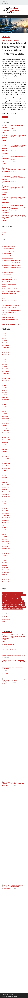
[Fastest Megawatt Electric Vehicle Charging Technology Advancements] (6, 205)
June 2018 (4, 503)
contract (14, 596)
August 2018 (5, 499)
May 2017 (4, 534)
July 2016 (4, 558)
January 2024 (5, 402)
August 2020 (5, 442)
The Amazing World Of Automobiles (10, 305)
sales (8, 606)
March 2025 (5, 368)
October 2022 (5, 423)
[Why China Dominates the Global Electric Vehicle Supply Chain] (6, 125)
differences (19, 598)
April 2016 (4, 565)
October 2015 (5, 579)
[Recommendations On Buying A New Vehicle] (6, 679)
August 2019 (5, 470)
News (3, 298)
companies (4, 596)
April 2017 (4, 536)
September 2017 (6, 525)
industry (7, 602)
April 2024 (4, 394)
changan (24, 594)
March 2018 (5, 510)
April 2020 (4, 451)
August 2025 (5, 357)
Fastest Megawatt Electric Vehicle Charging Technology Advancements (18, 207)
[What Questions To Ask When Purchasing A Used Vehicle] (6, 782)
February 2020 (5, 456)
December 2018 (6, 489)
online (19, 604)
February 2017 (5, 541)
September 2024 (6, 383)
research (4, 606)
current (18, 596)
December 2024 (6, 376)
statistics (23, 606)
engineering (11, 600)
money (12, 604)
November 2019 (6, 463)
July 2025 (4, 359)
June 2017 (4, 532)
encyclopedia (4, 600)
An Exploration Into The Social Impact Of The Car (13, 655)
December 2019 (6, 461)
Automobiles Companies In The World (11, 262)
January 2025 (5, 373)
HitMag (15, 996)
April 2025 (4, 366)
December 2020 (6, 432)
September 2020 (6, 439)
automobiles (14, 592)
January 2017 (5, 543)
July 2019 (4, 472)
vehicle (13, 608)
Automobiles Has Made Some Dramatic (11, 265)
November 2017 (6, 520)
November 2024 (6, 378)
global (20, 600)
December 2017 (6, 517)
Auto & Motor (5, 244)
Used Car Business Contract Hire (10, 322)
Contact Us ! (5, 616)
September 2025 (6, 354)
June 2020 (4, 446)
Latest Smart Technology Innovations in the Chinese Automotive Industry (17, 187)
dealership (4, 598)
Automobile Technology (7, 258)
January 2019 (5, 487)
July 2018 (4, 501)
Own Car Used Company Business (10, 300)
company (9, 596)
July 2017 (4, 529)
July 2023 (4, 406)
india (3, 602)
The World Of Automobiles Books (10, 307)
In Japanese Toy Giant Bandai (9, 649)
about (3, 592)
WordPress (9, 996)
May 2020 (4, 449)
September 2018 (6, 496)
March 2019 (5, 482)
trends (9, 608)
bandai (3, 594)
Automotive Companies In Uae (9, 272)
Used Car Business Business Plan (10, 319)
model (3, 604)
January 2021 (5, 430)
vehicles (17, 608)
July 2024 (4, 387)
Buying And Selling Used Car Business (11, 288)
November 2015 (6, 577)
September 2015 (6, 581)
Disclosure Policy (6, 619)
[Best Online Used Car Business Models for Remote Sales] (6, 197)
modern (7, 604)
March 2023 (5, 416)
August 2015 (5, 584)
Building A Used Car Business (9, 284)
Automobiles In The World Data (9, 270)
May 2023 (4, 411)
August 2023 (5, 404)
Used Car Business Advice (8, 317)
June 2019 (4, 475)
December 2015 (6, 574)
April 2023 (4, 413)
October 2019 (5, 465)
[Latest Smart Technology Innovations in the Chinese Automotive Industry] (6, 186)
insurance (12, 602)
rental (23, 604)
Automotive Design (6, 274)
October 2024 (5, 380)
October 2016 (5, 551)
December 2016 (6, 546)
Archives (4, 232)
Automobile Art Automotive (8, 246)
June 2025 (4, 361)
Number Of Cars (6, 673)
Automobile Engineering (8, 251)
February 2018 (5, 513)
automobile (8, 592)
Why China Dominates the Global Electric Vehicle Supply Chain (18, 127)
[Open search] (25, 16)
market (17, 602)
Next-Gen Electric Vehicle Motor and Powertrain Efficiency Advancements (18, 147)
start (19, 606)
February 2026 (5, 345)
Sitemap (4, 621)
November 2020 (6, 435)
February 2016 (5, 569)
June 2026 (4, 335)
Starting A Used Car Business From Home (12, 303)
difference (13, 598)
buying (16, 594)
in (22, 600)
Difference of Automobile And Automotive (12, 296)
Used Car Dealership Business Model (10, 324)
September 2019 (6, 468)
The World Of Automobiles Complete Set (10, 40)
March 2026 (5, 342)
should (16, 606)
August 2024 (5, 385)
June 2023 (4, 409)
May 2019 (4, 477)
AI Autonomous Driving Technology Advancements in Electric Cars (18, 178)
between (8, 594)
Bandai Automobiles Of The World (10, 279)
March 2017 (5, 539)
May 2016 (4, 562)
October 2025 (5, 352)
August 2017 (5, 527)
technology (4, 608)
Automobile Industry (7, 253)
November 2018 (6, 491)
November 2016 (6, 548)
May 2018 (4, 506)
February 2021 (5, 428)
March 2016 (5, 567)
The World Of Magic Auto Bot (9, 312)
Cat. (3, 230)
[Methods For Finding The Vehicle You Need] (6, 885)
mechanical (22, 602)
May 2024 (4, 392)
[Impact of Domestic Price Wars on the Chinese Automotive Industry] (6, 156)
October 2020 (5, 437)
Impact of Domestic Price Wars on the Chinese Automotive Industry (18, 158)
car (20, 594)
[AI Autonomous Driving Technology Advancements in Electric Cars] (6, 176)
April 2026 (4, 340)
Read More (4, 117)
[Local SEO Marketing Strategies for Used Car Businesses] (6, 135)
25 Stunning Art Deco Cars (8, 644)
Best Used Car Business (7, 281)
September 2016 (6, 553)
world (21, 608)
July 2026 (4, 333)
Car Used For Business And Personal (11, 291)
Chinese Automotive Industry (9, 293)
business (12, 594)
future (16, 600)
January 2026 (5, 347)
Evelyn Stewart (15, 57)
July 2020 (4, 444)
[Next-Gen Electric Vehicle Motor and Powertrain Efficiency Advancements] (6, 145)
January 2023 (5, 420)
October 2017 (5, 522)
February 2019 (5, 484)
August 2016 (5, 555)
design (9, 598)
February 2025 (5, 371)
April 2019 (4, 480)
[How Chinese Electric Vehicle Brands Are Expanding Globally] (6, 215)
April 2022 (4, 425)
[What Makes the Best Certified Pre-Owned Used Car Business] (6, 168)
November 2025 (6, 350)
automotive (20, 592)
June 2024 (4, 390)
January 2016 (5, 572)
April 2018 (4, 508)
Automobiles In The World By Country (11, 267)
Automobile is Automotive (8, 255)
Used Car (4, 314)
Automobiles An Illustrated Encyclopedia (11, 260)
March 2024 (5, 397)
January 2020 (5, 458)
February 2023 (5, 418)
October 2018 (5, 494)
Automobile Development (8, 248)
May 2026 (4, 338)
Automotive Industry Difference (9, 277)
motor (16, 604)
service (11, 606)
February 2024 (5, 399)
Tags (3, 234)
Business (4, 286)
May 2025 (4, 364)
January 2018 (5, 515)
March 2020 (5, 454)
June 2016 (4, 560)
